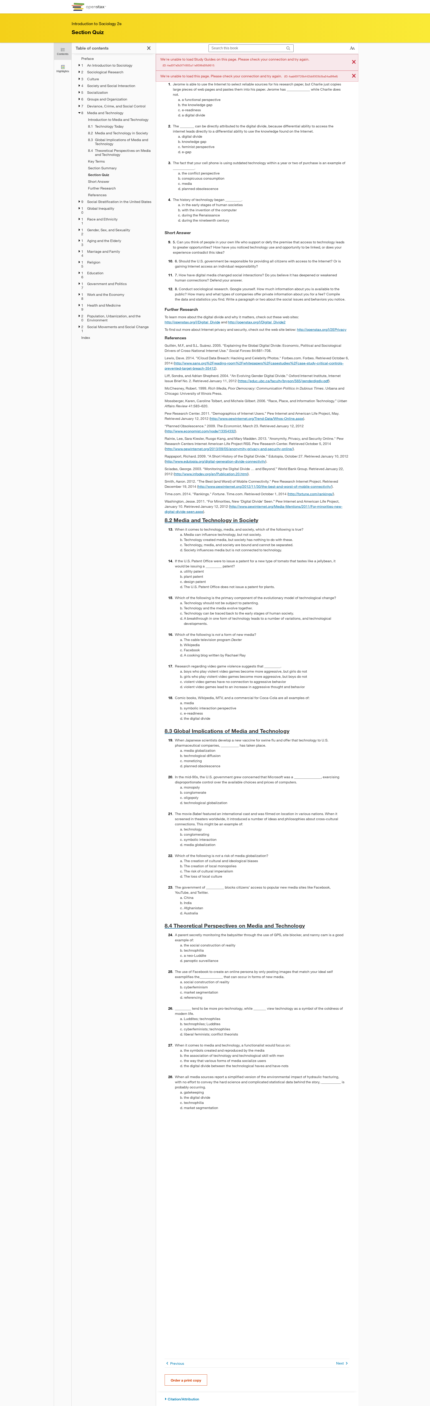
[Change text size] (352, 48)
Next (340, 1363)
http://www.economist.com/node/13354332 (200, 431)
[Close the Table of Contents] (149, 48)
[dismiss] (354, 62)
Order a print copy (186, 1380)
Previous (177, 1363)
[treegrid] (114, 198)
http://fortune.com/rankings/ (310, 494)
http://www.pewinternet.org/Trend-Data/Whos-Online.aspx (256, 418)
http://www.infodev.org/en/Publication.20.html (211, 474)
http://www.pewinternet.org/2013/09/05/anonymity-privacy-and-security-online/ (229, 449)
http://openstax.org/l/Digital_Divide (192, 322)
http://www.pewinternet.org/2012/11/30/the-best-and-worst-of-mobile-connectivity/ (265, 486)
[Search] (288, 48)
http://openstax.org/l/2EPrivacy (321, 329)
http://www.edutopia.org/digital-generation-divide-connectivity (215, 461)
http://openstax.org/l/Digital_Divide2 (257, 322)
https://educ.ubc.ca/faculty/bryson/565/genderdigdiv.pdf (284, 381)
